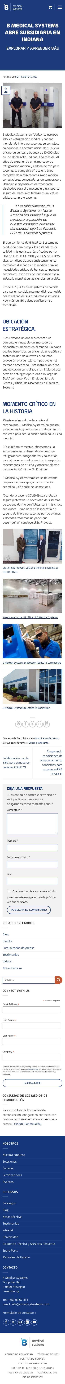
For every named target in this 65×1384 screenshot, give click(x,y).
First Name (9, 1020)
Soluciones (10, 1161)
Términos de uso (48, 1354)
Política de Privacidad (32, 1363)
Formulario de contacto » (19, 1312)
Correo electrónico (18, 857)
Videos (7, 961)
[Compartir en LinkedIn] (46, 724)
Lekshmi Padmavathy (26, 1124)
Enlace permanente (38, 743)
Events (7, 941)
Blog (5, 934)
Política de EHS (47, 1373)
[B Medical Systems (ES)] (13, 7)
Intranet (8, 1230)
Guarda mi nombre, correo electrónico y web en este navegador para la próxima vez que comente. (31, 897)
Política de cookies (32, 1359)
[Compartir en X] (32, 724)
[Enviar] (58, 980)
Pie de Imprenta (33, 1377)
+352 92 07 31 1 (18, 1299)
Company (8, 1051)
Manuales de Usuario (16, 1257)
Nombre (12, 841)
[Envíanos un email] (20, 1322)
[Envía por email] (39, 724)
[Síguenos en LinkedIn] (27, 1322)
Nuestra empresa (14, 1155)
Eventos (8, 1182)
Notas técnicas (12, 968)
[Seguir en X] (13, 1322)
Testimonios (11, 954)
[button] (50, 7)
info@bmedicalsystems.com (30, 1304)
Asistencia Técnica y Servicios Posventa (29, 1243)
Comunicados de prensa (46, 738)
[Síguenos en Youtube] (34, 1322)
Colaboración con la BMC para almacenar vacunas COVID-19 (16, 763)
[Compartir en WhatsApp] (18, 724)
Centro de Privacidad (19, 1354)
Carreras (8, 1168)
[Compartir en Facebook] (25, 724)
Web (9, 874)
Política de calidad (20, 1373)
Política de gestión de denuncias (32, 1368)
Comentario (14, 810)
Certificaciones (12, 1175)
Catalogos (9, 1203)
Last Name (9, 1035)
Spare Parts (10, 1250)
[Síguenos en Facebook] (6, 1322)
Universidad (10, 1237)
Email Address (11, 1004)
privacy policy (32, 1069)
